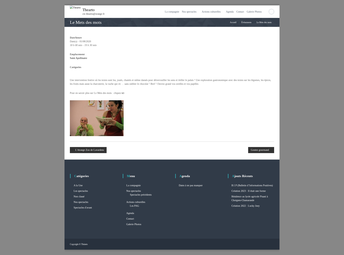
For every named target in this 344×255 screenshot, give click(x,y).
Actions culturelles (211, 11)
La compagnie (172, 11)
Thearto (88, 10)
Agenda (230, 11)
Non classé (79, 196)
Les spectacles (81, 191)
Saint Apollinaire (78, 58)
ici (123, 93)
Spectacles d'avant (83, 207)
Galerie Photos (254, 11)
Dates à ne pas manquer (191, 185)
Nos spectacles (189, 11)
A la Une (78, 185)
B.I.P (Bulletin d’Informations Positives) (252, 185)
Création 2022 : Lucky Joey (245, 206)
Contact (240, 11)
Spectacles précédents (141, 194)
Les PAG (134, 206)
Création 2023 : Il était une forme (248, 191)
